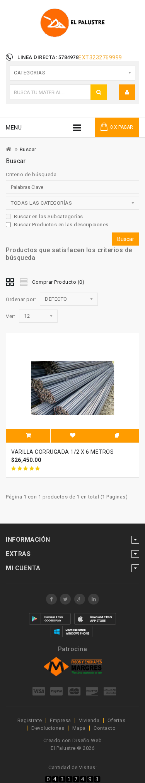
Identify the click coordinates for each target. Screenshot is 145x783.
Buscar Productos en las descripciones (61, 224)
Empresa (60, 720)
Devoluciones (47, 728)
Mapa (79, 728)
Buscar (28, 149)
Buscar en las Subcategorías (48, 216)
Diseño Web (87, 740)
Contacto (105, 728)
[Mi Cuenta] (127, 92)
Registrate (29, 720)
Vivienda (89, 720)
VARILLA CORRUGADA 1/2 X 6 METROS (62, 452)
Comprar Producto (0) (58, 282)
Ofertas (116, 720)
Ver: (10, 316)
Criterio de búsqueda (31, 174)
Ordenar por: (21, 299)
